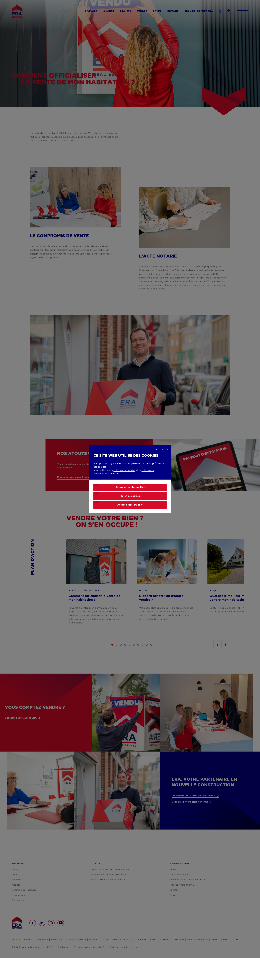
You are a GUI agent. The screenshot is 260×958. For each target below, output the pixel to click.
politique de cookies (124, 470)
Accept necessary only (130, 505)
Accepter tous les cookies (130, 487)
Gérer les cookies (130, 496)
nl (156, 449)
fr (161, 449)
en (167, 449)
